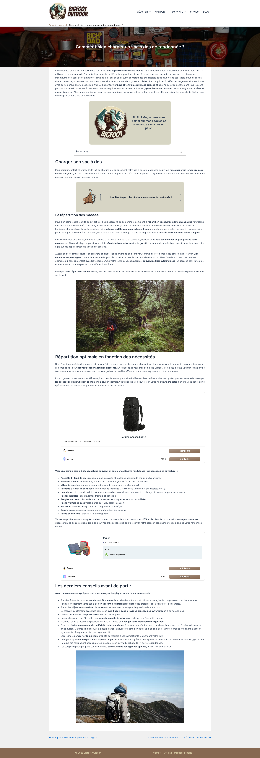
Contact (157, 752)
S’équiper (142, 11)
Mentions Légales (183, 752)
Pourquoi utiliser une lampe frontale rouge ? (73, 737)
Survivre (177, 11)
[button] (149, 11)
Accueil (52, 25)
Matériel (62, 25)
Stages (194, 11)
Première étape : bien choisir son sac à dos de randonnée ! (141, 197)
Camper (160, 11)
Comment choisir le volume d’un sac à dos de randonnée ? (179, 737)
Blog (206, 11)
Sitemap (168, 752)
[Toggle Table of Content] (180, 152)
